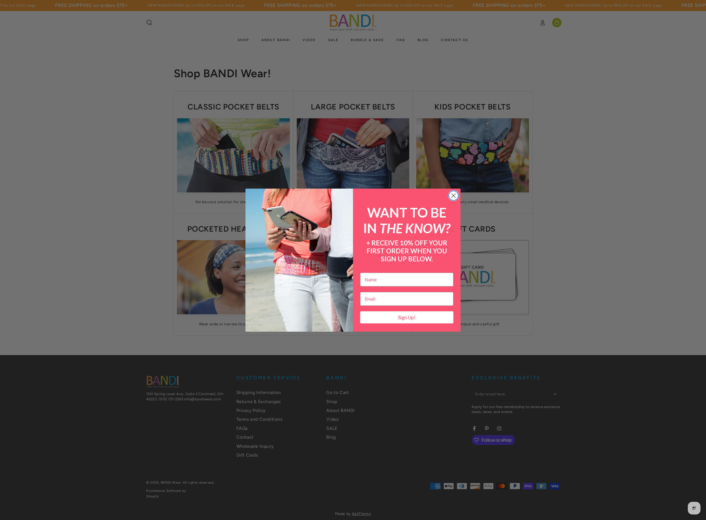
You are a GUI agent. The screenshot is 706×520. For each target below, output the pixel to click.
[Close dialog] (453, 195)
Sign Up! (407, 317)
